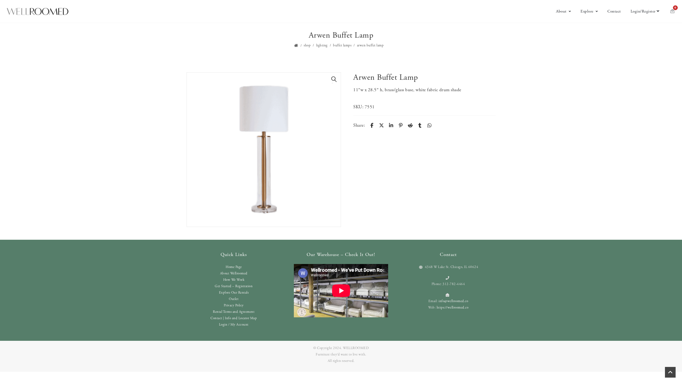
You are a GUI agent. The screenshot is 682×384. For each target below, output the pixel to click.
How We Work (234, 280)
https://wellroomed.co (453, 307)
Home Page (234, 267)
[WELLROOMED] (37, 11)
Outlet (233, 299)
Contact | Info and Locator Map (233, 318)
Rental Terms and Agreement (233, 312)
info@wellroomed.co (453, 301)
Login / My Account (234, 324)
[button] (334, 79)
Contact (614, 11)
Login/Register (643, 11)
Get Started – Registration (234, 286)
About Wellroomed (233, 273)
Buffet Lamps (342, 45)
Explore (587, 11)
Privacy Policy (234, 305)
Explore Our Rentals (234, 292)
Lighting (322, 45)
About (561, 11)
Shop (307, 45)
